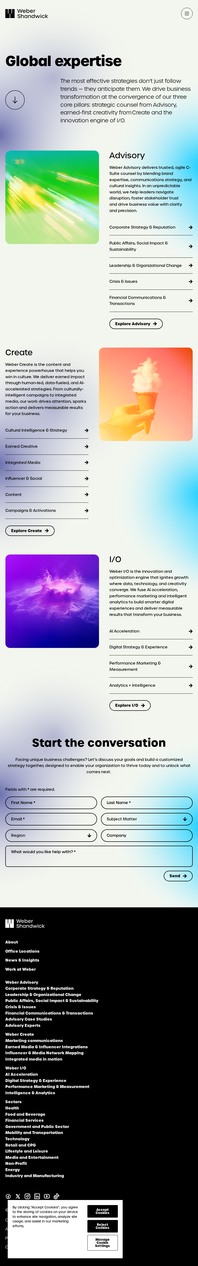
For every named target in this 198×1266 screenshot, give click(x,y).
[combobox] (147, 819)
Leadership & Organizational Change (145, 265)
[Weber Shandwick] (25, 926)
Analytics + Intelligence (132, 685)
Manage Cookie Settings (102, 1242)
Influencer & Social (23, 478)
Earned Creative (21, 446)
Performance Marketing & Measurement (135, 666)
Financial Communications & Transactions (137, 300)
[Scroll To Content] (15, 100)
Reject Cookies (103, 1226)
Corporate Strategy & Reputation (142, 227)
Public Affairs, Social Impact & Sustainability (138, 246)
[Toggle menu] (187, 13)
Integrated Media (22, 462)
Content (13, 494)
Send (175, 875)
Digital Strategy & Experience (138, 647)
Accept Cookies (103, 1211)
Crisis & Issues (123, 281)
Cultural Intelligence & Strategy (36, 430)
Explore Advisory (132, 323)
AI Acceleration (124, 631)
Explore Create (26, 530)
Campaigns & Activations (30, 510)
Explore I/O (126, 705)
